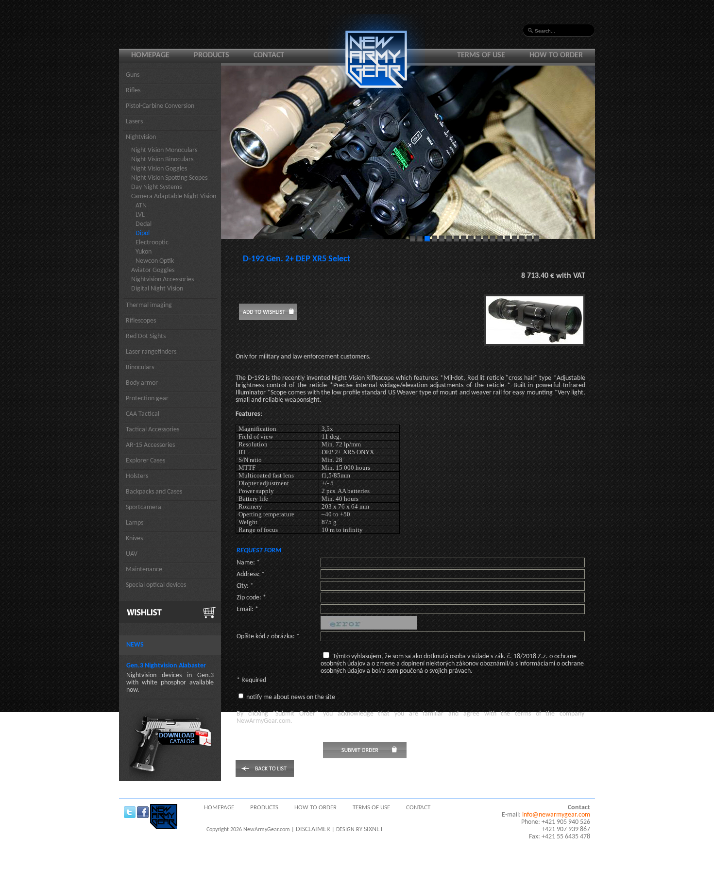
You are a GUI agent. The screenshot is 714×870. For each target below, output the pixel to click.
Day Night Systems (156, 187)
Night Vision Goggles (159, 168)
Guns (132, 75)
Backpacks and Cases (154, 491)
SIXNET (373, 829)
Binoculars (140, 367)
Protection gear (147, 398)
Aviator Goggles (152, 270)
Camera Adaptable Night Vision (173, 196)
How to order (556, 55)
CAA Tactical (142, 414)
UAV (131, 554)
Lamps (134, 523)
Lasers (134, 121)
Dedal (144, 224)
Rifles (133, 90)
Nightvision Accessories (162, 279)
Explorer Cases (145, 460)
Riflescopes (141, 320)
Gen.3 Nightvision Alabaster (166, 665)
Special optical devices (156, 585)
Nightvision (141, 137)
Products (211, 55)
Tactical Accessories (152, 429)
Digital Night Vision (157, 288)
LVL (140, 215)
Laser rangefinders (151, 352)
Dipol (143, 233)
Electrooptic (152, 242)
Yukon (144, 252)
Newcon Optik (155, 261)
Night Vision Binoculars (162, 159)
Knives (134, 538)
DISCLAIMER (313, 829)
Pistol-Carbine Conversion (160, 106)
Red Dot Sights (146, 336)
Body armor (142, 383)
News (135, 644)
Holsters (137, 476)
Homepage (150, 55)
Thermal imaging (149, 305)
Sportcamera (143, 507)
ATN (141, 205)
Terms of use (481, 55)
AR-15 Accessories (150, 445)
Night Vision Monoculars (164, 150)
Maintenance (144, 569)
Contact (269, 55)
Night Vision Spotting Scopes (169, 178)
